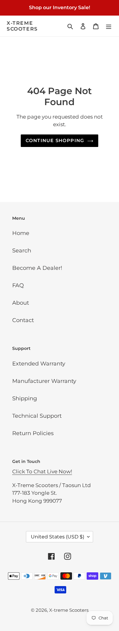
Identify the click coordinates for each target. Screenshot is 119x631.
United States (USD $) (57, 537)
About (20, 302)
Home (20, 233)
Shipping (24, 398)
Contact (23, 320)
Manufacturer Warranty (44, 381)
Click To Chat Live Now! (42, 471)
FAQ (18, 285)
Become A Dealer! (37, 268)
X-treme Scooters (22, 26)
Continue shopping (55, 140)
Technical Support (37, 416)
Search (21, 250)
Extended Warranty (38, 363)
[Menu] (108, 26)
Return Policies (33, 433)
